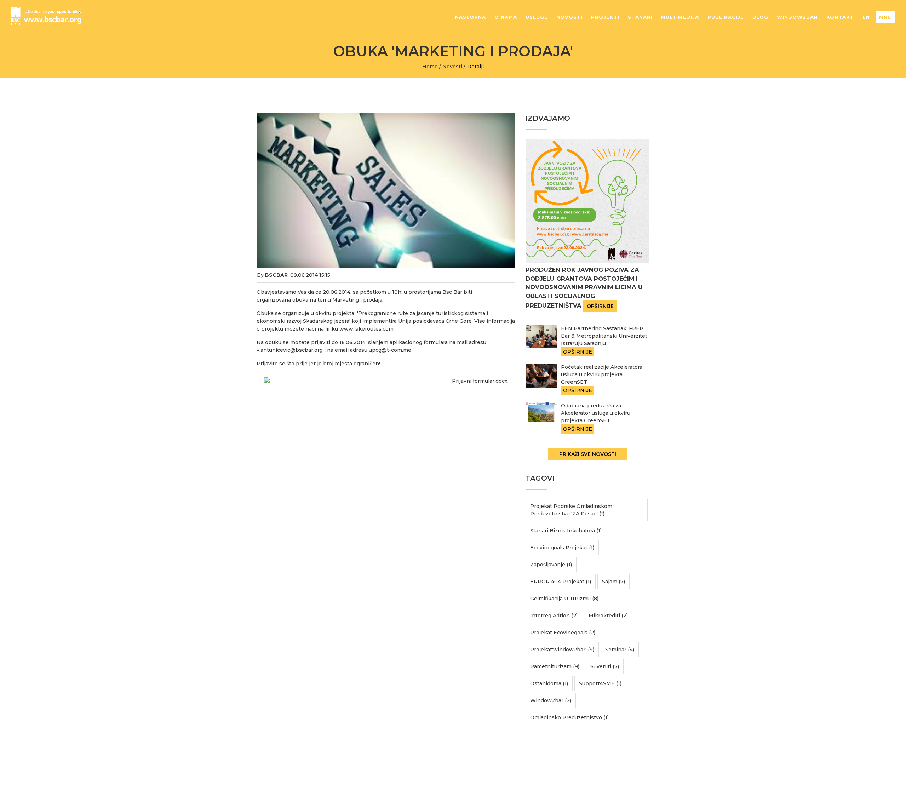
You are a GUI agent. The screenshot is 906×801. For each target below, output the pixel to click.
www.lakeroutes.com (366, 329)
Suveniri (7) (604, 666)
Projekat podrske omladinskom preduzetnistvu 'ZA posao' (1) (571, 510)
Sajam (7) (613, 581)
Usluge (537, 17)
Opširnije (600, 306)
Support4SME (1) (600, 683)
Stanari (640, 17)
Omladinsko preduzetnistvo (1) (569, 717)
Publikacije (725, 17)
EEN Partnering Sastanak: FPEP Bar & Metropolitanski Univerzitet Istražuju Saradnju (604, 336)
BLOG (760, 17)
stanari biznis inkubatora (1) (566, 530)
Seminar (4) (619, 649)
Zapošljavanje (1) (551, 564)
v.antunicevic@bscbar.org (290, 350)
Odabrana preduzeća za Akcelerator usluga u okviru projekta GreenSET (595, 413)
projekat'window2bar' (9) (562, 649)
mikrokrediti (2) (608, 615)
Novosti (569, 17)
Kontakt (840, 17)
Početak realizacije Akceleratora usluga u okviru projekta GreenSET (601, 374)
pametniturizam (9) (554, 666)
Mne (885, 17)
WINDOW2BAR (797, 17)
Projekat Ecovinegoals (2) (562, 632)
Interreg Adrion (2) (554, 615)
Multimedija (680, 17)
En (866, 17)
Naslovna (470, 17)
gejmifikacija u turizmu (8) (564, 598)
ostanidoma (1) (549, 683)
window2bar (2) (550, 700)
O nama (505, 17)
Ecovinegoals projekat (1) (562, 547)
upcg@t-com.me (390, 350)
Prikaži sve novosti (587, 454)
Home (430, 66)
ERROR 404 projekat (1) (560, 581)
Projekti (605, 17)
